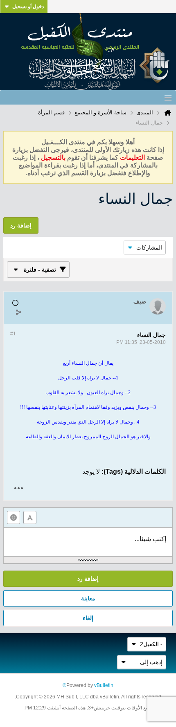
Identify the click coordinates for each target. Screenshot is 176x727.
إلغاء (88, 618)
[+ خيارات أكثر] (18, 488)
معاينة (88, 598)
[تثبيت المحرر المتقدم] (29, 517)
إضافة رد (88, 578)
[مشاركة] (18, 312)
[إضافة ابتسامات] (13, 517)
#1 (13, 334)
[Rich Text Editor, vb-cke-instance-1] (88, 542)
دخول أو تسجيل (28, 6)
